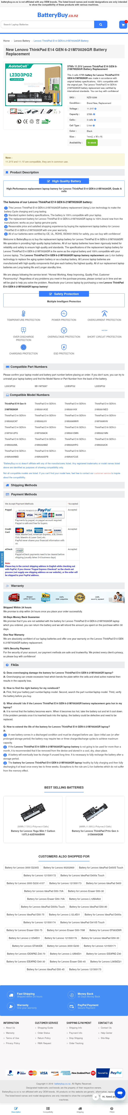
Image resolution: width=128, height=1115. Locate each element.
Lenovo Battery (22, 40)
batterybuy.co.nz (62, 1083)
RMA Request (44, 1043)
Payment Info (75, 1032)
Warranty (9, 1032)
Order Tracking (75, 1043)
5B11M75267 (41, 386)
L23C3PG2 (10, 386)
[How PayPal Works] (109, 1073)
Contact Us (106, 1027)
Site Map (105, 1038)
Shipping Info (75, 1027)
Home (6, 40)
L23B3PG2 (70, 386)
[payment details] (41, 578)
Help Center (106, 1032)
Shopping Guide (45, 1027)
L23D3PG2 (100, 386)
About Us (10, 1027)
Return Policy (44, 1038)
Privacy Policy (12, 1043)
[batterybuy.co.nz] (63, 17)
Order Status (43, 1032)
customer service (102, 473)
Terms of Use (12, 1038)
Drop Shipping (75, 1038)
